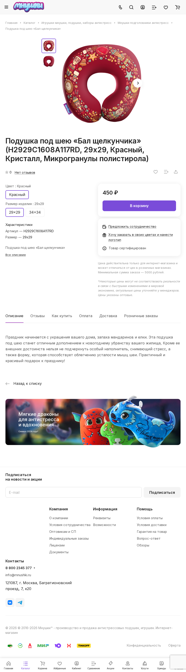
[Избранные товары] (166, 7)
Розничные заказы (141, 316)
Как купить (62, 316)
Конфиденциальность (144, 645)
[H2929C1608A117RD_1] (101, 83)
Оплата (85, 316)
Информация (105, 509)
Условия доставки (151, 525)
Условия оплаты (150, 518)
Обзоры (143, 545)
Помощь (145, 509)
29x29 (14, 212)
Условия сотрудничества (70, 525)
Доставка (108, 316)
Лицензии (57, 545)
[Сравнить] (166, 172)
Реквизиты (101, 518)
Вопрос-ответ (149, 538)
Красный (17, 194)
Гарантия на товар (152, 531)
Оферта (174, 645)
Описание (14, 316)
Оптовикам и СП (62, 531)
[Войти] (143, 7)
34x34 (35, 212)
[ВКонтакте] (10, 602)
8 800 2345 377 (18, 568)
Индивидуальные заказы (69, 538)
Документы (59, 552)
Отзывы (37, 316)
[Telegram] (19, 602)
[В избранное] (155, 172)
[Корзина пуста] (177, 7)
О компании (58, 518)
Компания (58, 509)
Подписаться (162, 492)
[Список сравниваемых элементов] (154, 7)
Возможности (104, 525)
